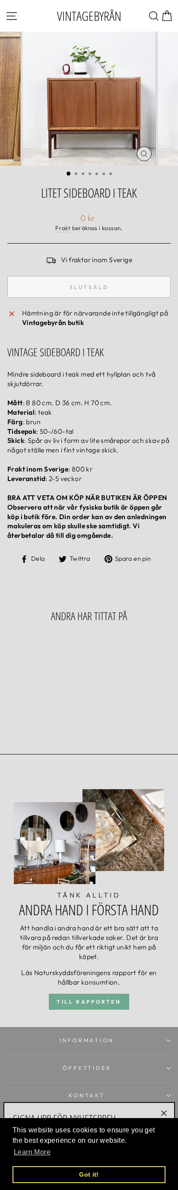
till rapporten (89, 1001)
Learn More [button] (32, 1152)
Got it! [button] (89, 1174)
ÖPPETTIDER (87, 1067)
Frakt (62, 227)
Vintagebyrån (89, 15)
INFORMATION (87, 1040)
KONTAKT (87, 1095)
